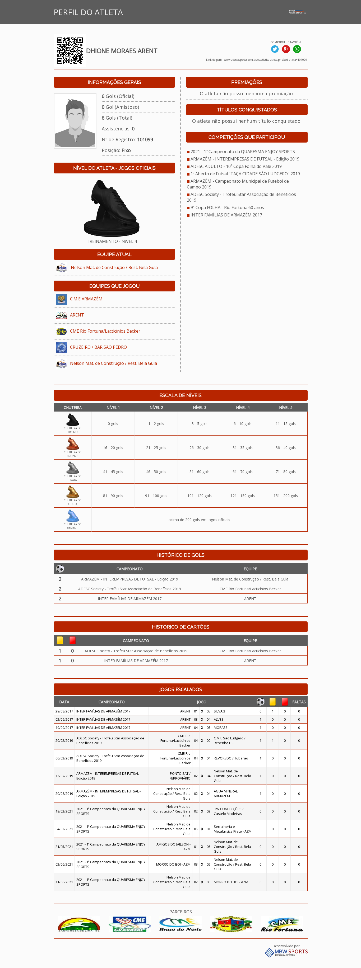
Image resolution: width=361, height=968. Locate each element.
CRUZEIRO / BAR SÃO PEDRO (98, 347)
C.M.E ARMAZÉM (86, 299)
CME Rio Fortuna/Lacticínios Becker (105, 331)
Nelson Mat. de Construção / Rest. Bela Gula (114, 267)
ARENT (77, 315)
